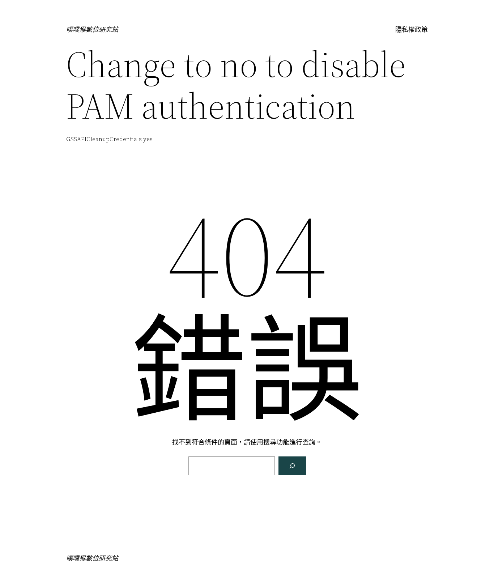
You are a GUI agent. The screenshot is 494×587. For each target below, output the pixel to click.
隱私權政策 (411, 29)
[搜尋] (292, 465)
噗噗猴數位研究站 (92, 29)
